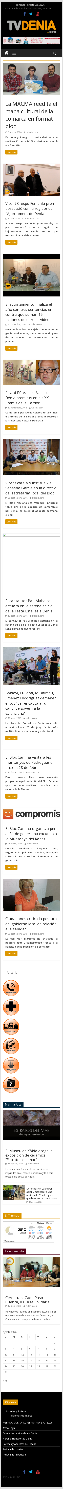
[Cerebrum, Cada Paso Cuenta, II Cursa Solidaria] (31, 1258)
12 (22, 1354)
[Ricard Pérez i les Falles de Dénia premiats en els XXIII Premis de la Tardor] (31, 362)
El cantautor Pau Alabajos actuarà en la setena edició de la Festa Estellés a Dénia (29, 605)
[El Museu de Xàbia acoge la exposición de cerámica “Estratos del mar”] (31, 1112)
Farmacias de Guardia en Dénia (20, 1433)
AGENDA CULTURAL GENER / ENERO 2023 (27, 1422)
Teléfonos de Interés (21, 1415)
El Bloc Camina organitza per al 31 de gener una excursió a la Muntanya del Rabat (31, 833)
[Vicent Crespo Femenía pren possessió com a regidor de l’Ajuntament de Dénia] (31, 165)
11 (14, 1354)
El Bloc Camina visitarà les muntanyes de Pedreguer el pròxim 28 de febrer (29, 762)
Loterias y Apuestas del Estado (19, 1444)
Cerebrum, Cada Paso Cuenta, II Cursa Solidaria (27, 1299)
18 (14, 1360)
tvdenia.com (32, 132)
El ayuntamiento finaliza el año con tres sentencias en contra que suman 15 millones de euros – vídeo (28, 312)
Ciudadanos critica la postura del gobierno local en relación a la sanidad (31, 923)
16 (55, 1354)
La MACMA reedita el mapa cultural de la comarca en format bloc (31, 115)
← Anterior (11, 972)
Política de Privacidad (14, 1454)
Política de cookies (13, 1449)
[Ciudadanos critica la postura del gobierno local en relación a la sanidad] (31, 881)
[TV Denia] (6, 53)
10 (6, 1354)
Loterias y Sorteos (16, 1411)
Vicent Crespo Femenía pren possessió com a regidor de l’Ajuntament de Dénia (29, 208)
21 (38, 1360)
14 (38, 1354)
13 (30, 1354)
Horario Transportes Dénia (17, 1438)
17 (6, 1360)
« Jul (5, 1380)
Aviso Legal (9, 1428)
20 (30, 1360)
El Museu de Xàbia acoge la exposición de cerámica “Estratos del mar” (29, 1155)
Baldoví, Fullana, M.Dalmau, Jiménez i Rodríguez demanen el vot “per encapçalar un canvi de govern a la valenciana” (31, 703)
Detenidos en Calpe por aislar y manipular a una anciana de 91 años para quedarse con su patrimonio (41, 1193)
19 (22, 1360)
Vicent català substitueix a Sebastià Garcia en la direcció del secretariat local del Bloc (30, 488)
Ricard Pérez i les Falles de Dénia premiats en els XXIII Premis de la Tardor (28, 397)
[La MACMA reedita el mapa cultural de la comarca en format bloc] (31, 65)
